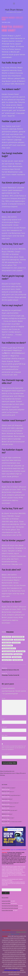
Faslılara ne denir (6, 657)
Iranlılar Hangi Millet (6, 901)
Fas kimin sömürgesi (19, 639)
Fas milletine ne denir (7, 645)
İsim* (3, 719)
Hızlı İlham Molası (14, 9)
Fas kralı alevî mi (16, 642)
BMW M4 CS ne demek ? (7, 814)
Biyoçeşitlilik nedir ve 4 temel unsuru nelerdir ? (12, 821)
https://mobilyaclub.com (7, 771)
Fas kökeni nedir (6, 642)
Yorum (3, 698)
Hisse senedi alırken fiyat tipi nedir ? (9, 810)
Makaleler (10, 632)
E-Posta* (4, 727)
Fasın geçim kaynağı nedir (8, 651)
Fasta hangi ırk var (17, 657)
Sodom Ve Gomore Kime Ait (10, 670)
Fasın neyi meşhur (20, 651)
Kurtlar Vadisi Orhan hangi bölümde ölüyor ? (11, 795)
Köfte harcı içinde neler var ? (8, 791)
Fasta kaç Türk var (7, 660)
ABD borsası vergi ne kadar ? (8, 817)
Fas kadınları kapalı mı (7, 639)
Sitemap (2, 775)
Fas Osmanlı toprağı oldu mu (9, 648)
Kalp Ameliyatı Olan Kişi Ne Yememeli (10, 905)
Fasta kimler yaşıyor (17, 660)
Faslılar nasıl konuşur (7, 654)
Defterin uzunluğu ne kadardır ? (8, 787)
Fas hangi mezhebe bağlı (18, 636)
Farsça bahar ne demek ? (7, 799)
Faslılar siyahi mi (17, 654)
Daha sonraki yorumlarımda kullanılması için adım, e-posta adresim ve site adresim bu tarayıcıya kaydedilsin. (14, 747)
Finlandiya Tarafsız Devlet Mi (10, 675)
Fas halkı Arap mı (6, 636)
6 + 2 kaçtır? (6, 754)
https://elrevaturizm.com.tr (8, 773)
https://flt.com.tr (21, 773)
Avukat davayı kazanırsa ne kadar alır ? (10, 802)
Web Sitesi (5, 735)
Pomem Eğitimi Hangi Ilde (7, 910)
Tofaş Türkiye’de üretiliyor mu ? (8, 806)
